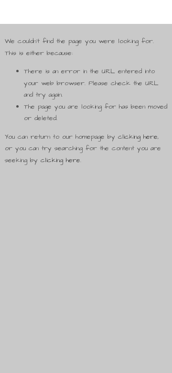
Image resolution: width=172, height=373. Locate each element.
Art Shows (91, 254)
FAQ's (85, 226)
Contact (87, 268)
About (85, 240)
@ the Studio (95, 198)
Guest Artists (95, 212)
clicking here (138, 137)
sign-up (87, 282)
